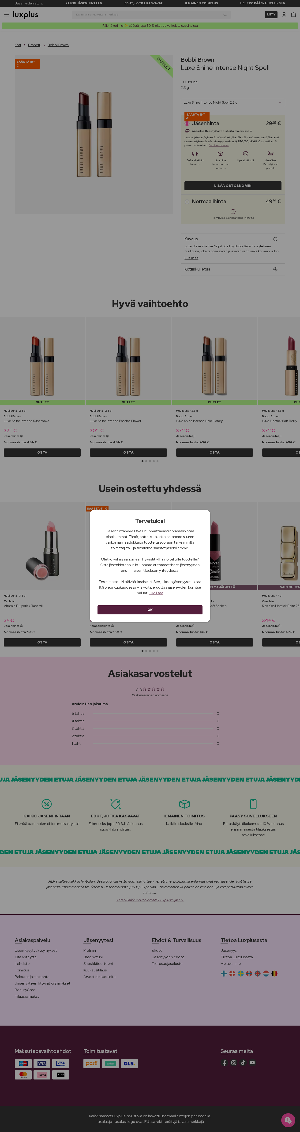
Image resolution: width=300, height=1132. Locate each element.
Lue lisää (156, 592)
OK (150, 610)
